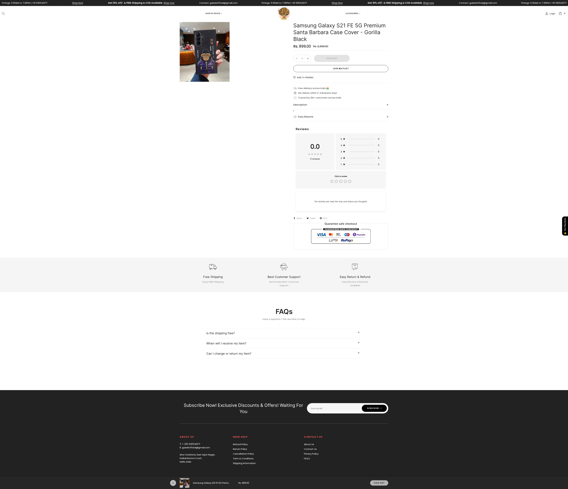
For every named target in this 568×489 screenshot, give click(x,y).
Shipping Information (244, 463)
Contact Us (310, 449)
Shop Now (27, 2)
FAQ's (307, 458)
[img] (315, 153)
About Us (309, 444)
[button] (3, 13)
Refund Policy (240, 444)
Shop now (119, 2)
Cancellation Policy (243, 453)
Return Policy (240, 449)
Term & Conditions (243, 458)
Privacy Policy (311, 453)
